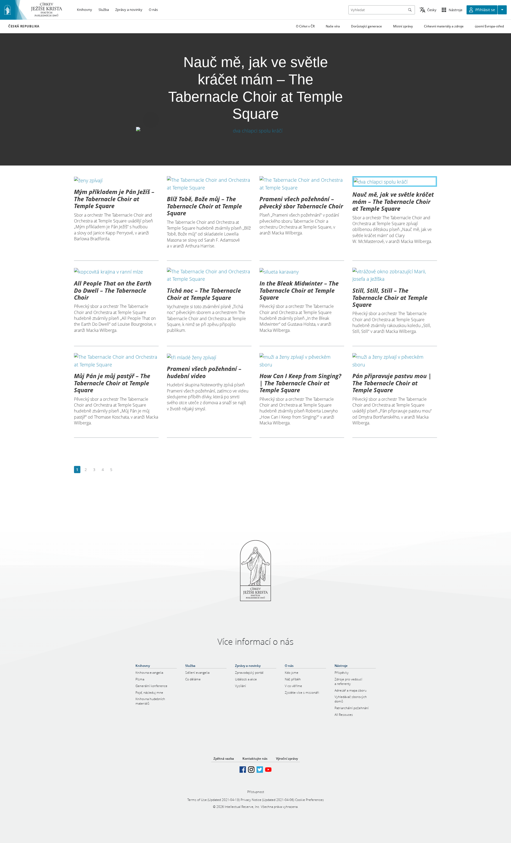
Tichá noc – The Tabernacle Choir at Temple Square (204, 293)
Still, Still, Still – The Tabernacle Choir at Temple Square (389, 297)
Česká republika (23, 26)
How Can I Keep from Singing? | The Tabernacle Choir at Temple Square (300, 383)
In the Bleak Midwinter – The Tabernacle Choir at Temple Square (299, 290)
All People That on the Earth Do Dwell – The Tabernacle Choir (112, 290)
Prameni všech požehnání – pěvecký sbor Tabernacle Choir (301, 202)
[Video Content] (255, 130)
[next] (120, 470)
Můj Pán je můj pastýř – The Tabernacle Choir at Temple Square (112, 383)
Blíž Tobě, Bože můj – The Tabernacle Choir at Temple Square (204, 206)
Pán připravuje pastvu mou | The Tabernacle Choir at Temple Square (391, 383)
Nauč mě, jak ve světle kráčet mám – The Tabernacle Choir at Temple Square (393, 201)
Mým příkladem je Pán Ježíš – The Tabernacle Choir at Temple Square (114, 199)
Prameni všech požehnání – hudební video (204, 372)
